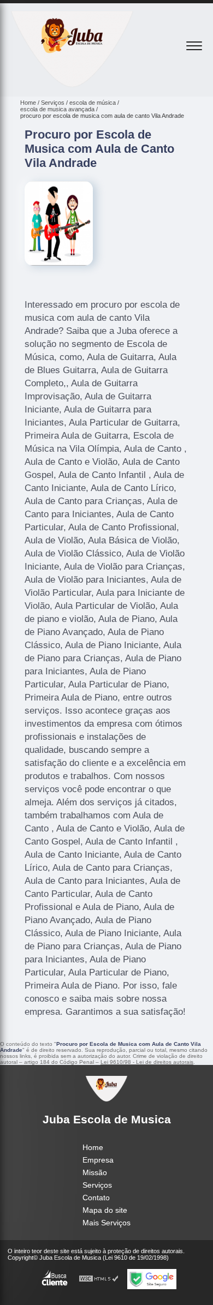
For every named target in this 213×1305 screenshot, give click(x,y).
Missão (94, 1172)
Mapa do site (104, 1210)
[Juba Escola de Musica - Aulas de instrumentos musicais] (72, 84)
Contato (96, 1197)
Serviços (97, 1185)
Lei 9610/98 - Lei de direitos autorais (146, 1062)
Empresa (98, 1160)
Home (92, 1147)
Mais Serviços (106, 1222)
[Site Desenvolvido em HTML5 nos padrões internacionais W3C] (99, 1279)
